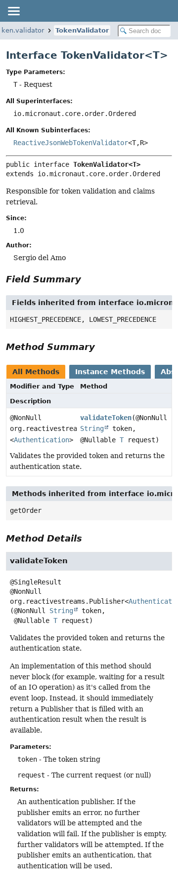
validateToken (106, 418)
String (92, 428)
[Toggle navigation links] (13, 11)
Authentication (41, 440)
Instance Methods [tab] (110, 372)
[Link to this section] (88, 279)
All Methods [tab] (35, 372)
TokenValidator (82, 30)
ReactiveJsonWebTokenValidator (70, 143)
